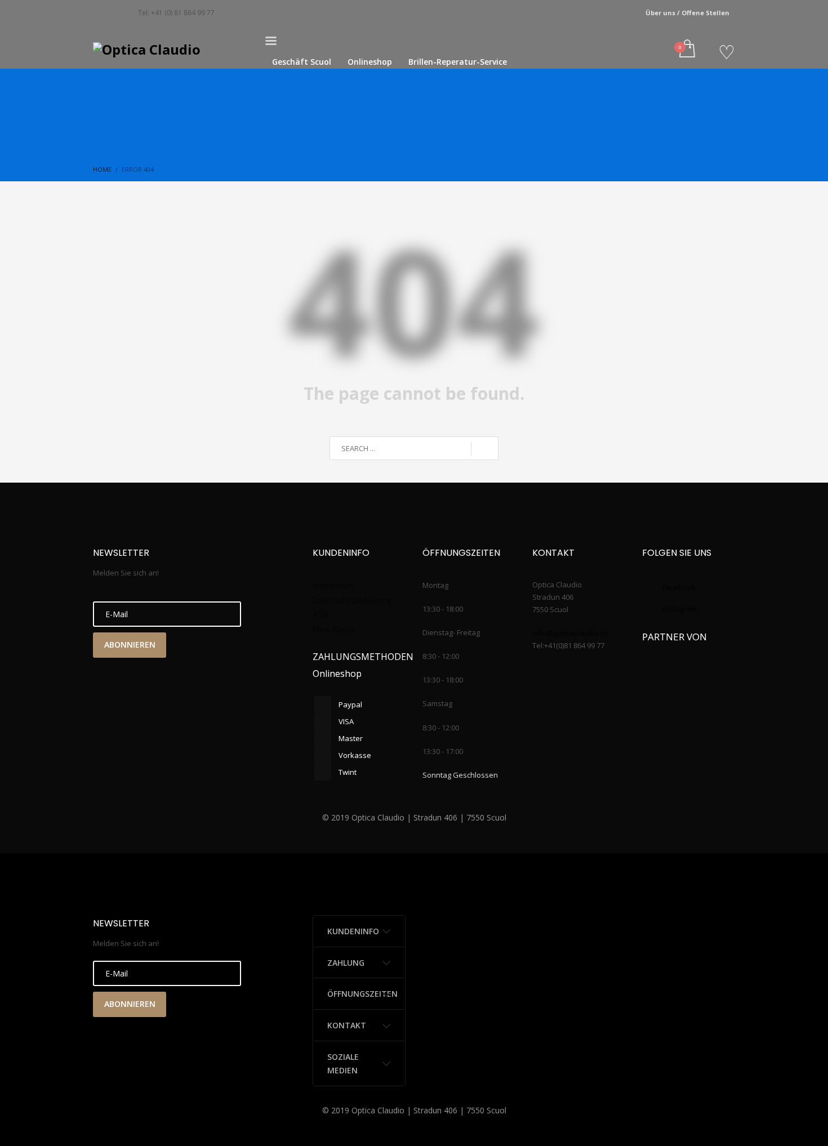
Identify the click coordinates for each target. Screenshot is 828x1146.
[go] (484, 449)
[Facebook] (101, 13)
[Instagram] (118, 13)
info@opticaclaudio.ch (570, 633)
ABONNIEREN (129, 644)
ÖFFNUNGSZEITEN (362, 993)
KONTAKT (346, 1025)
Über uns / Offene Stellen (687, 12)
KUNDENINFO (353, 931)
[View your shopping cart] (686, 49)
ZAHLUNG (345, 962)
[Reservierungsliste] (726, 52)
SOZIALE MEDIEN (343, 1063)
